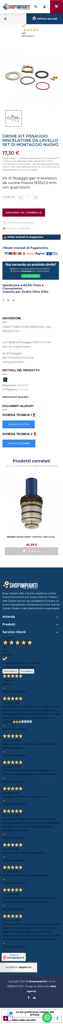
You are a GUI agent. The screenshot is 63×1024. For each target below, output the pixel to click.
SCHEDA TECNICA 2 (17, 434)
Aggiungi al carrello (24, 212)
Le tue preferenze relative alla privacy (35, 1013)
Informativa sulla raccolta (20, 1020)
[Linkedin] (34, 998)
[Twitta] (8, 300)
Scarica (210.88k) (19, 443)
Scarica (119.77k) (18, 424)
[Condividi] (3, 300)
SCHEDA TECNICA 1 (17, 415)
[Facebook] (28, 998)
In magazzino (10, 389)
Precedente (10, 671)
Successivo (27, 671)
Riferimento (9, 385)
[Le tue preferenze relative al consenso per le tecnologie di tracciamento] (57, 1018)
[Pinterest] (13, 300)
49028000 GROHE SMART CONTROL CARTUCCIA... (32, 536)
